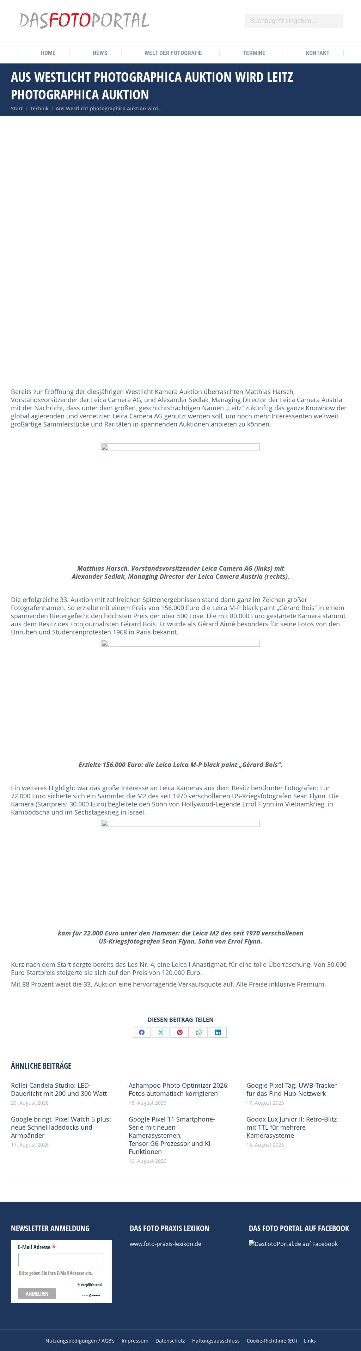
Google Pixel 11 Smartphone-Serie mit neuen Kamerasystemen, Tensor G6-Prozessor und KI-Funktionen (172, 1135)
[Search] (335, 21)
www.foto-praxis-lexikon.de (165, 1244)
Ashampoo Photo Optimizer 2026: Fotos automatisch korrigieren (179, 1089)
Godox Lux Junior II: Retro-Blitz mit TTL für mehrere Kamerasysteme (291, 1127)
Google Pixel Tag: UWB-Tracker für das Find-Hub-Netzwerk (291, 1089)
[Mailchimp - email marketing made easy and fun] (91, 1295)
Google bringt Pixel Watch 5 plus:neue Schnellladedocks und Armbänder (61, 1127)
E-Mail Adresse (37, 1247)
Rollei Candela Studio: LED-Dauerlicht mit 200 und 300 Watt (59, 1089)
